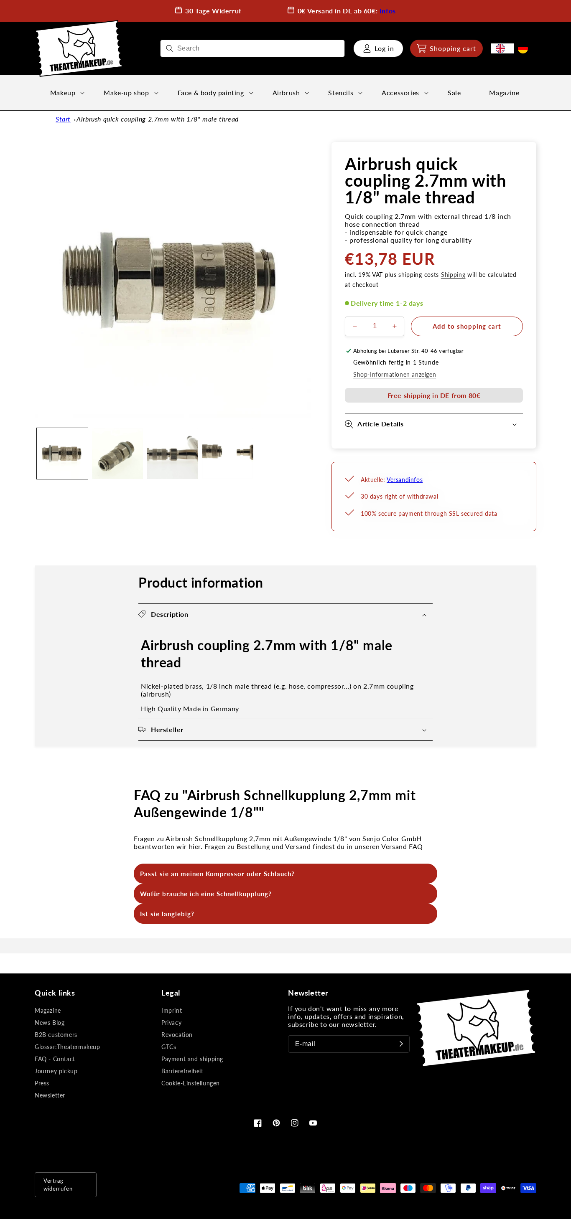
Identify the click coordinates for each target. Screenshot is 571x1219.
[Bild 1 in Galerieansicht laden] (62, 453)
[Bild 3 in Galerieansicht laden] (172, 453)
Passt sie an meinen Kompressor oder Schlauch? (217, 873)
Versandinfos (405, 479)
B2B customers (56, 1034)
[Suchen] (170, 48)
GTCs (168, 1046)
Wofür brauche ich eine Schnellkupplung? (206, 893)
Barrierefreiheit (182, 1071)
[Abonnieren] (401, 1044)
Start (63, 119)
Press (42, 1083)
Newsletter (50, 1095)
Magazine (48, 1010)
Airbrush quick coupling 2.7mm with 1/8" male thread (157, 119)
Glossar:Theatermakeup (67, 1046)
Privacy (171, 1022)
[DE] (525, 48)
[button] (446, 48)
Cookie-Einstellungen (190, 1083)
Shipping (453, 274)
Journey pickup (56, 1071)
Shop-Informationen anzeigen (394, 374)
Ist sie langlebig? (167, 913)
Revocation (177, 1034)
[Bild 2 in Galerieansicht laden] (117, 453)
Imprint (171, 1010)
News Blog (49, 1022)
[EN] (502, 48)
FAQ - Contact (55, 1058)
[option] (525, 48)
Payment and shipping (192, 1058)
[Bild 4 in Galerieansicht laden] (227, 453)
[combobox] (252, 48)
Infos (388, 11)
